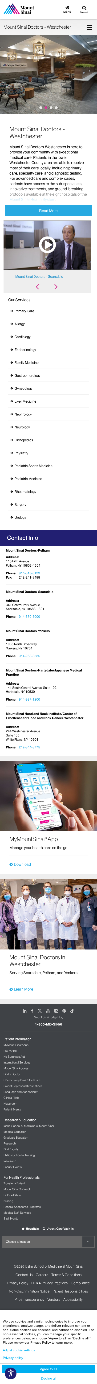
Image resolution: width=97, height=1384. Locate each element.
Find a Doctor (12, 1074)
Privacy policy (13, 1358)
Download (22, 864)
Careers (42, 1275)
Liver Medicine (25, 401)
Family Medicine (27, 363)
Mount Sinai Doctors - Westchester (37, 27)
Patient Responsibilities (70, 1291)
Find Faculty (11, 1149)
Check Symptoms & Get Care (22, 1080)
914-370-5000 (29, 616)
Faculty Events (13, 1167)
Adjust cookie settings (19, 1350)
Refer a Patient (12, 1195)
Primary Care (24, 311)
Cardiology (23, 337)
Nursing (8, 1201)
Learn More (23, 989)
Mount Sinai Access (16, 1068)
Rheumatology (25, 492)
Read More (48, 210)
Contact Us (24, 1275)
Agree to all (48, 1369)
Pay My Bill (10, 1050)
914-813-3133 (29, 573)
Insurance (10, 1161)
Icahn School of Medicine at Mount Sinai (29, 1126)
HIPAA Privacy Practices (49, 1283)
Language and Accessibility (21, 1092)
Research (10, 1143)
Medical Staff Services (17, 1212)
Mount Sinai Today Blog (48, 1017)
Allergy (20, 324)
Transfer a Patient (14, 1183)
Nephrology (23, 414)
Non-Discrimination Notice (29, 1291)
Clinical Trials (11, 1097)
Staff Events (11, 1218)
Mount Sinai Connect (17, 1189)
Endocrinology (25, 350)
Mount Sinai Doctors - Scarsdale (39, 277)
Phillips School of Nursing (19, 1155)
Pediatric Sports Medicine (34, 466)
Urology (20, 517)
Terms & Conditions (66, 1275)
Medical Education (15, 1131)
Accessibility (73, 1299)
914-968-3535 (29, 656)
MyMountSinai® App (16, 1045)
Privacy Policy (17, 1283)
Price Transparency (29, 1299)
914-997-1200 (29, 699)
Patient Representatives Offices (23, 1086)
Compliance (80, 1283)
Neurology (22, 427)
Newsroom (10, 1103)
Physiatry (21, 453)
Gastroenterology (27, 376)
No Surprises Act (14, 1056)
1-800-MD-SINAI (48, 1024)
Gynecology (23, 388)
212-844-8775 (29, 747)
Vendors (53, 1299)
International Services (17, 1062)
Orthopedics (24, 440)
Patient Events (12, 1109)
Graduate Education (16, 1137)
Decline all (48, 1378)
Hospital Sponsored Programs (22, 1207)
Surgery (20, 505)
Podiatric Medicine (28, 479)
